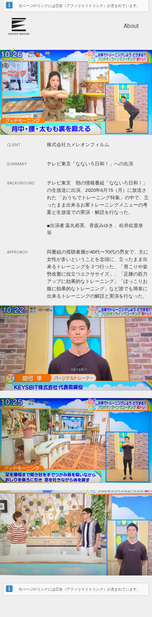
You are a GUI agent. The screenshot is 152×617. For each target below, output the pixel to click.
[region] (76, 27)
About (131, 25)
